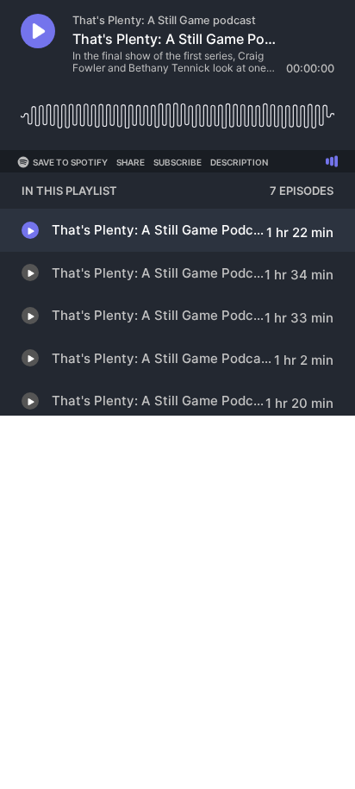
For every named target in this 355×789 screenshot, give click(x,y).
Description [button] (239, 162)
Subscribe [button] (177, 162)
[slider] (177, 109)
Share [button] (130, 162)
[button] (38, 31)
